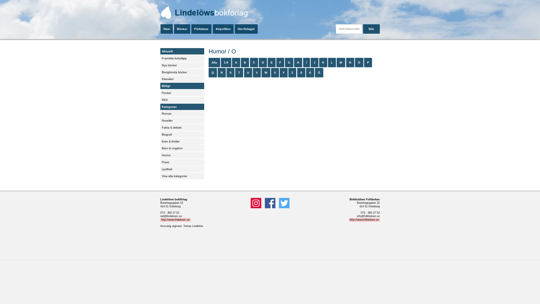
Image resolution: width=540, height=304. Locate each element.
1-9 (226, 62)
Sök (371, 29)
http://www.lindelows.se (175, 219)
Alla (214, 62)
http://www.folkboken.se (364, 219)
